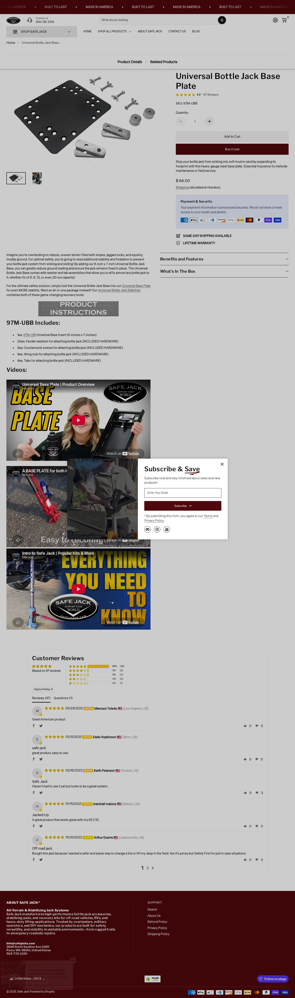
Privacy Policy (154, 520)
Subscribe (180, 505)
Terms (208, 516)
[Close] (222, 464)
